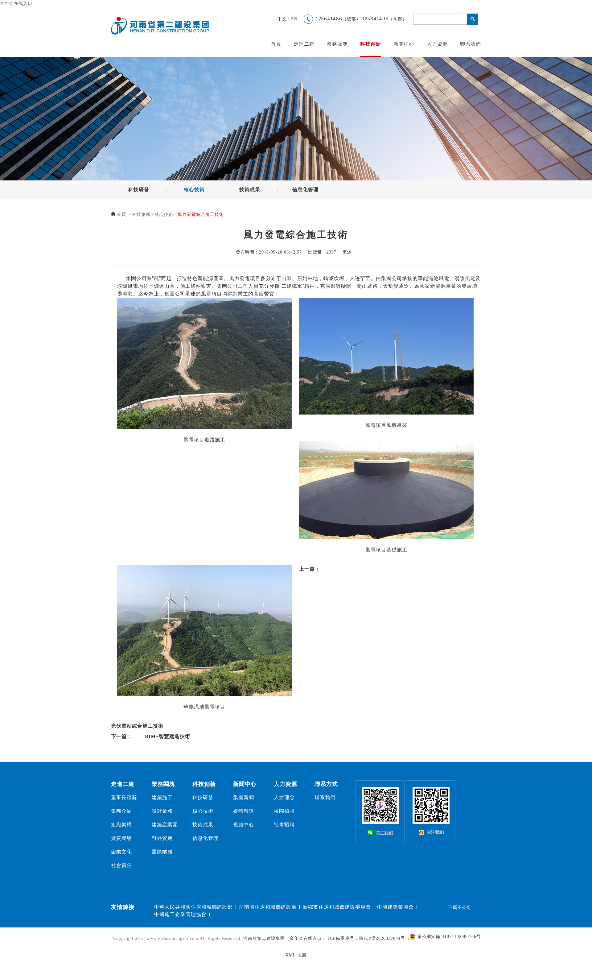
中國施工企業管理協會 (180, 914)
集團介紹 (121, 811)
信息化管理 (305, 189)
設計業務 (162, 811)
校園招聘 (284, 811)
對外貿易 (162, 838)
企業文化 (121, 851)
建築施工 (162, 797)
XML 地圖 (296, 955)
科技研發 (138, 189)
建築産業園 (165, 824)
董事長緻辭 (124, 797)
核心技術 (194, 189)
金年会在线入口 (16, 3)
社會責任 (121, 865)
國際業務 (162, 851)
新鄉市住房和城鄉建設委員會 (337, 907)
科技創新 (370, 44)
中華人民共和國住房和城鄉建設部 (193, 907)
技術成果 (249, 189)
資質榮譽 (121, 838)
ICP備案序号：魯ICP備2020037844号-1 (368, 938)
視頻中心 (243, 824)
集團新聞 (243, 797)
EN (294, 19)
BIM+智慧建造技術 (167, 736)
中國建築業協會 (395, 907)
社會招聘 (284, 824)
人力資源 (437, 44)
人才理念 (284, 797)
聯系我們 (470, 44)
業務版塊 (337, 44)
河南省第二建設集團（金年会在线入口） (285, 938)
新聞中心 (403, 44)
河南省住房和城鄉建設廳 (268, 907)
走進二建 (304, 44)
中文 (282, 19)
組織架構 (121, 824)
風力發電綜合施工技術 (201, 214)
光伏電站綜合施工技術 (137, 726)
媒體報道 (243, 811)
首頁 (276, 44)
